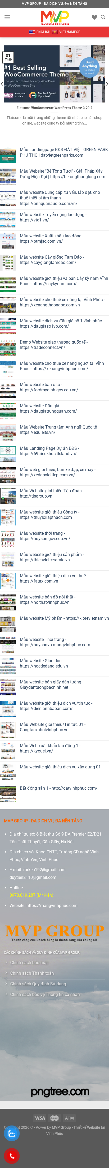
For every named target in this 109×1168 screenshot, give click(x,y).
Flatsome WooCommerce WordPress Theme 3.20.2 (54, 108)
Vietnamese (69, 32)
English (44, 32)
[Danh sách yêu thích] (94, 17)
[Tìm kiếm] (103, 17)
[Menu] (7, 17)
